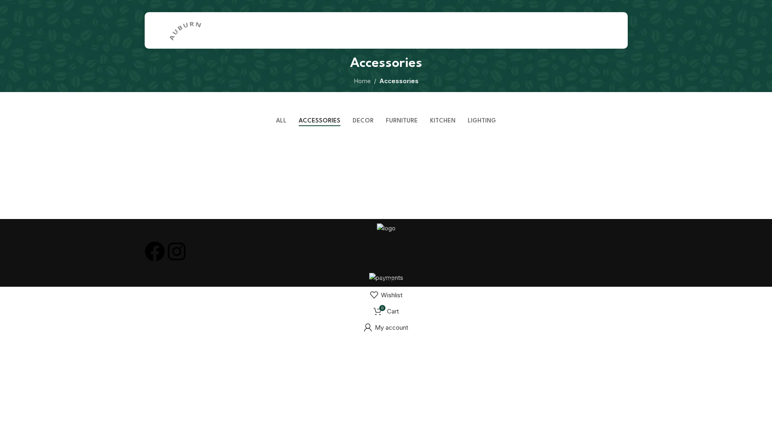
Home (362, 81)
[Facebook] (155, 251)
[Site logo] (185, 30)
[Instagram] (177, 251)
